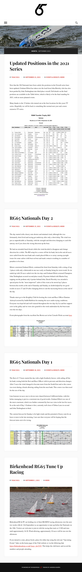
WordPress (35, 567)
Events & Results (53, 77)
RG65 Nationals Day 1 (31, 362)
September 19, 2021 (33, 226)
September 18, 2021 (33, 370)
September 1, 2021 (33, 480)
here (70, 315)
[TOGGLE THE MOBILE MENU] (5, 22)
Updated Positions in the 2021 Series (39, 66)
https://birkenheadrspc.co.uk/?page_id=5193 (26, 546)
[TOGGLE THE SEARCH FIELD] (76, 22)
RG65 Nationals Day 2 (31, 218)
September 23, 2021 (33, 77)
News (62, 77)
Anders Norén (55, 567)
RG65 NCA (16, 77)
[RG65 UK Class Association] (41, 10)
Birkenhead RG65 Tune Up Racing (36, 469)
